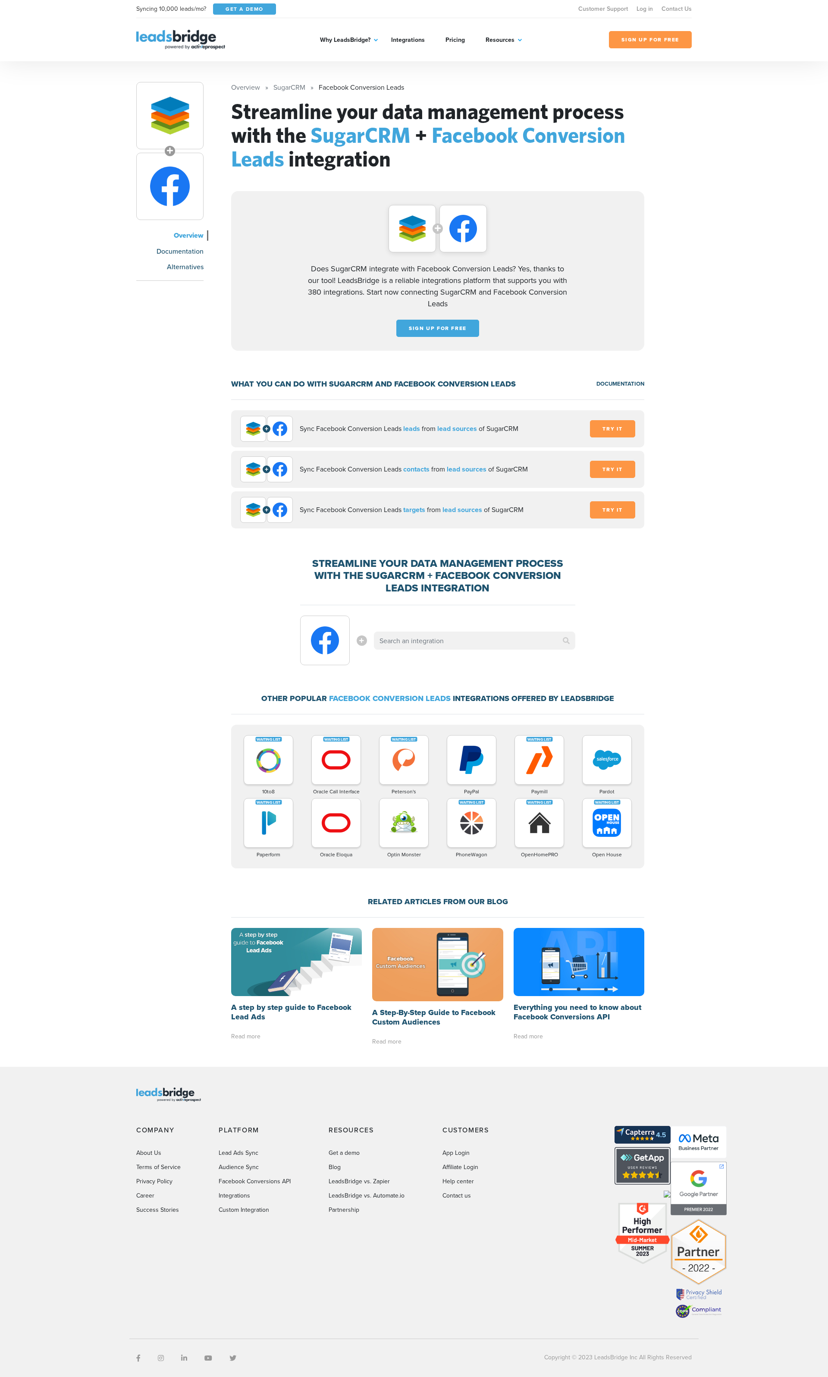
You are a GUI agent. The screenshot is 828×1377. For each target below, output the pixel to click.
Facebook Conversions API (255, 1181)
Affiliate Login (460, 1167)
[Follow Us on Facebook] (138, 1358)
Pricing (455, 39)
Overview (189, 235)
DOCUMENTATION (620, 384)
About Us (148, 1152)
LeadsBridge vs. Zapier (359, 1181)
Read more (245, 1036)
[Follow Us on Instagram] (161, 1358)
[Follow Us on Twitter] (232, 1358)
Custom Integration (244, 1209)
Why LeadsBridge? (345, 39)
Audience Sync (239, 1167)
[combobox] (475, 641)
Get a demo (344, 1152)
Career (145, 1195)
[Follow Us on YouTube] (208, 1358)
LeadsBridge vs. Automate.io (367, 1195)
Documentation (180, 251)
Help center (458, 1181)
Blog (335, 1167)
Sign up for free (438, 328)
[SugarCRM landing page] (170, 115)
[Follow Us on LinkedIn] (184, 1358)
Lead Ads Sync (238, 1152)
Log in (645, 8)
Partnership (344, 1209)
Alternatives (185, 266)
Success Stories (157, 1209)
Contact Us (677, 8)
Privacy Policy (154, 1181)
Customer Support (603, 8)
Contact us (456, 1195)
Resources (500, 39)
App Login (456, 1152)
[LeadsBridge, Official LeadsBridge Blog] (180, 39)
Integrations (408, 39)
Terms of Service (158, 1167)
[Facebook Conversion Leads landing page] (170, 186)
